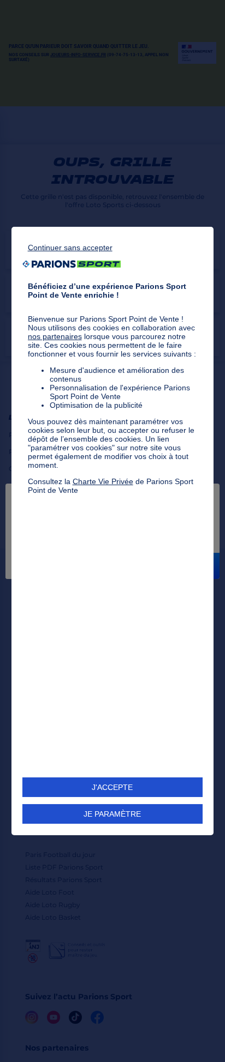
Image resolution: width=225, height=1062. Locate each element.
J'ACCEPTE (112, 787)
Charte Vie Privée (103, 481)
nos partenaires (55, 336)
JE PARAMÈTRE (112, 814)
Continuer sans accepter (70, 247)
